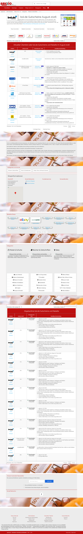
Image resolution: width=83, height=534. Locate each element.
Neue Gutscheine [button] (15, 29)
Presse (14, 520)
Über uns (14, 517)
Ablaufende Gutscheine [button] (39, 29)
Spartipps (14, 7)
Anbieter (12, 48)
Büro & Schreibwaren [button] (26, 170)
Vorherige (65, 126)
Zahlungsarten (31, 520)
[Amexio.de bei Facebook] (48, 8)
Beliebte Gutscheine (48, 521)
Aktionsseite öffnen (37, 85)
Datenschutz (68, 532)
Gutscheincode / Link (38, 48)
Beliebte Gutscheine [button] (26, 29)
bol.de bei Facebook (30, 183)
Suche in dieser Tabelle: (58, 40)
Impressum (14, 521)
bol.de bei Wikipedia (31, 181)
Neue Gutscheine (48, 518)
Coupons (21, 7)
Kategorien (38, 7)
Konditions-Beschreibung (60, 48)
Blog (44, 7)
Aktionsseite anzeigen (37, 67)
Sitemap (14, 518)
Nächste (73, 126)
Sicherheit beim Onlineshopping (31, 517)
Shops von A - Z (29, 7)
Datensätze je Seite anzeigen (13, 40)
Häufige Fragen (32, 518)
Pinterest (65, 518)
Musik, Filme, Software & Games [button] (41, 170)
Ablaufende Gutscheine (48, 520)
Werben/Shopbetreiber (31, 521)
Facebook (66, 517)
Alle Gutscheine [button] (50, 29)
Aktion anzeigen (38, 51)
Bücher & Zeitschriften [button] (13, 170)
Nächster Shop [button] (46, 129)
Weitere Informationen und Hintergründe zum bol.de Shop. (34, 23)
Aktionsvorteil (25, 48)
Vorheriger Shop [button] (36, 129)
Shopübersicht (48, 517)
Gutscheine (7, 7)
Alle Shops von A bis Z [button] (41, 232)
